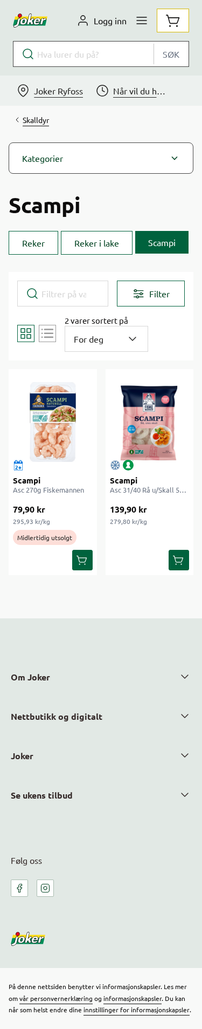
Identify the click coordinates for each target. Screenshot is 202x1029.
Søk (171, 54)
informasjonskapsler (132, 998)
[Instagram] (45, 888)
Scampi (26, 480)
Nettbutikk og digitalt (56, 716)
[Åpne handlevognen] (173, 20)
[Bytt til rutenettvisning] (25, 333)
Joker (22, 755)
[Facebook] (19, 888)
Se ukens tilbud (42, 795)
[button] (101, 158)
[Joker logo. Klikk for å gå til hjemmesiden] (30, 20)
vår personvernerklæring (56, 998)
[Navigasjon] (141, 20)
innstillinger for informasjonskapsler (136, 1009)
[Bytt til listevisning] (47, 333)
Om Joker (30, 677)
